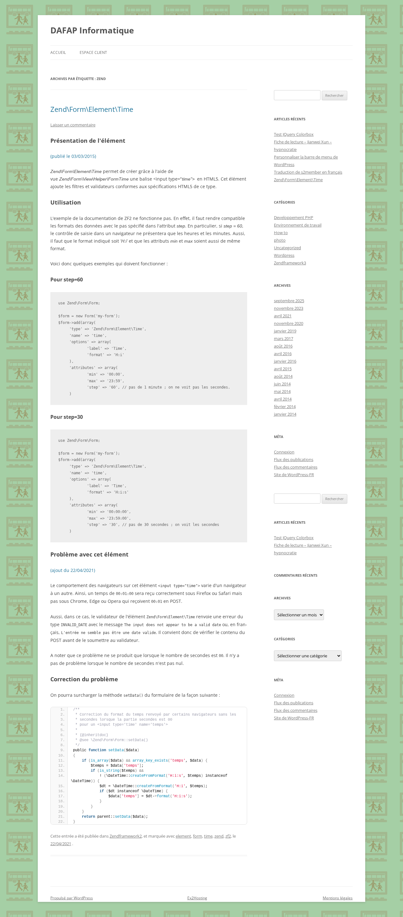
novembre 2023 (288, 308)
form (197, 836)
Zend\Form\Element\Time (91, 109)
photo (280, 240)
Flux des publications (293, 459)
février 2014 (285, 406)
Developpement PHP (293, 217)
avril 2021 (283, 316)
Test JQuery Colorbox (294, 134)
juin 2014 (282, 384)
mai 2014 (282, 391)
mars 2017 (283, 338)
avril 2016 (283, 353)
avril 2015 (283, 369)
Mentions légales (338, 898)
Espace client (93, 52)
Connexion (284, 452)
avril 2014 (283, 399)
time (208, 836)
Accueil (58, 52)
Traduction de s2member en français (308, 172)
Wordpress (284, 255)
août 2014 (283, 376)
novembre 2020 (288, 323)
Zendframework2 (126, 836)
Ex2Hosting (197, 898)
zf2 (228, 836)
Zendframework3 (290, 263)
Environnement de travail (297, 225)
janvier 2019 (285, 331)
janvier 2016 (285, 361)
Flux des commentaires (295, 467)
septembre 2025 (289, 300)
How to (281, 232)
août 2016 (283, 346)
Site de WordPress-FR (294, 474)
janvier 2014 (285, 414)
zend (219, 836)
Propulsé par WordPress (71, 898)
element (183, 836)
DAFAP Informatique (92, 30)
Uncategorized (287, 248)
